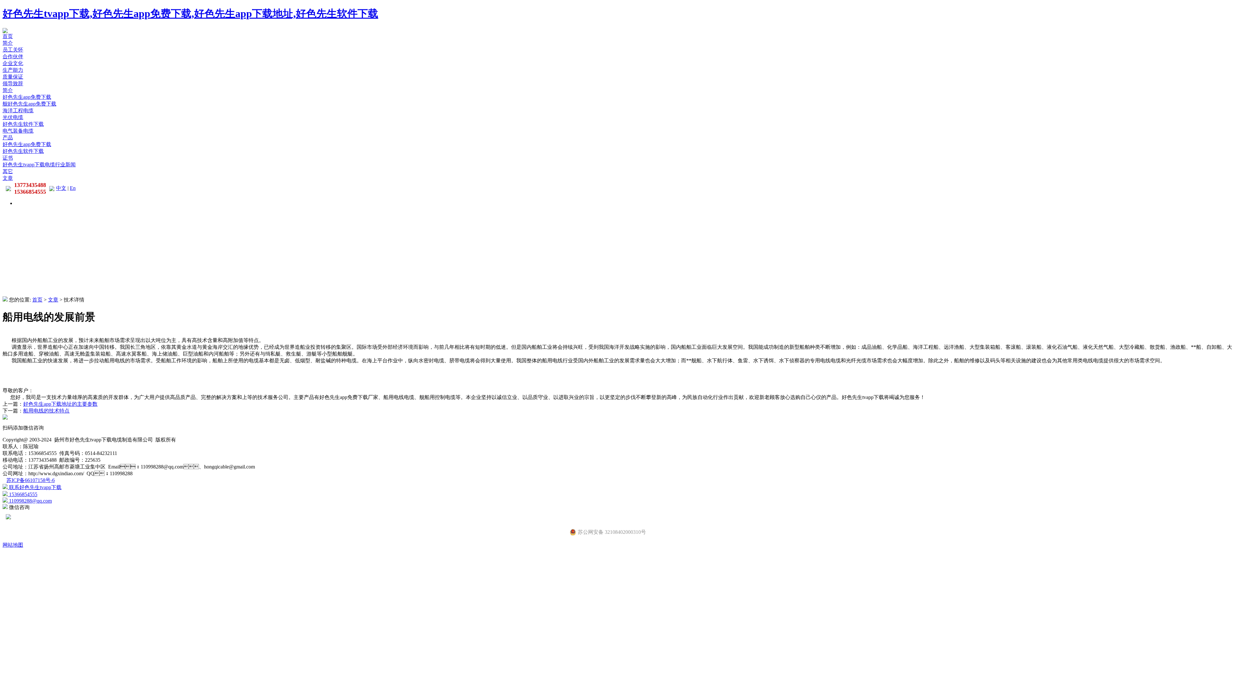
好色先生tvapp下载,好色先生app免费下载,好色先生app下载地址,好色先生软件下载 (190, 13)
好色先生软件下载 (23, 124)
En (73, 188)
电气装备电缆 (18, 131)
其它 (8, 171)
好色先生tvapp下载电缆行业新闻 (39, 164)
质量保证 (13, 76)
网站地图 (13, 545)
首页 (8, 36)
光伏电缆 (13, 117)
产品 (8, 137)
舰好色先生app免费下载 (29, 104)
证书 (8, 158)
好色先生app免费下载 (27, 97)
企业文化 (13, 63)
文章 (8, 178)
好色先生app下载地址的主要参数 (60, 404)
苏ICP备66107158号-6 (30, 480)
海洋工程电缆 (18, 110)
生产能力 (13, 70)
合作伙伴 (13, 56)
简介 (8, 43)
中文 (61, 188)
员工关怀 (13, 49)
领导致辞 (13, 83)
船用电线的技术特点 (46, 410)
